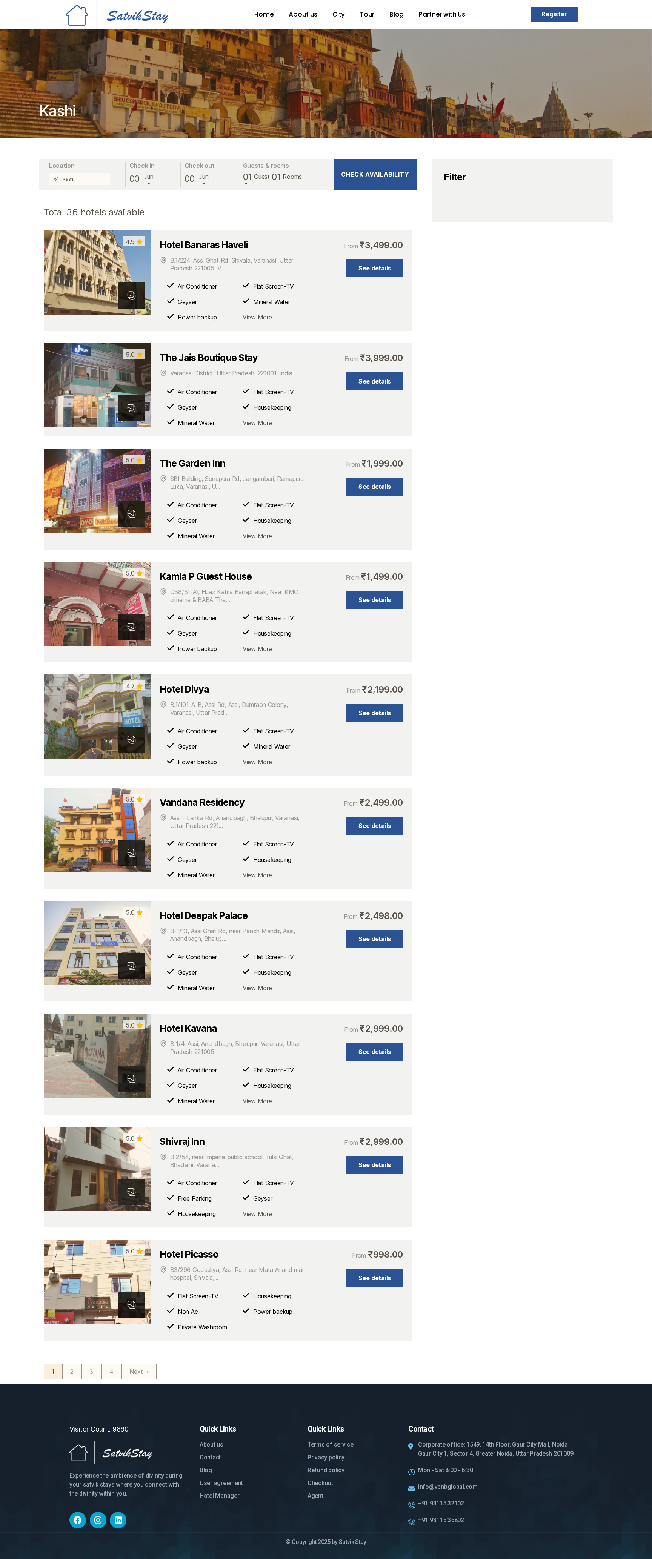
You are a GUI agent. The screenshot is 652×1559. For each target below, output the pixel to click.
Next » (139, 1371)
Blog (396, 14)
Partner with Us (442, 14)
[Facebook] (77, 1520)
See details (374, 268)
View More (257, 317)
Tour (367, 14)
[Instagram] (98, 1520)
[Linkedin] (118, 1520)
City (338, 14)
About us (303, 14)
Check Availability (375, 174)
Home (264, 14)
